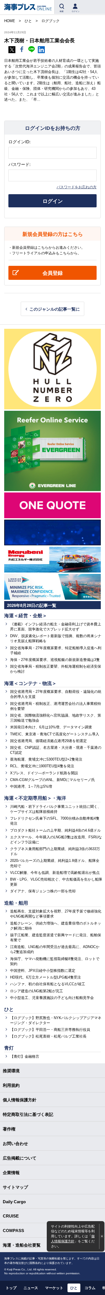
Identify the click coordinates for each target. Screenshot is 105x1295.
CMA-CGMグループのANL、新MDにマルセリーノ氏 (52, 780)
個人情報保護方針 (19, 1099)
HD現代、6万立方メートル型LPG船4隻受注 (45, 977)
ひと (9, 1009)
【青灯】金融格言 (24, 1056)
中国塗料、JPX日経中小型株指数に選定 (42, 970)
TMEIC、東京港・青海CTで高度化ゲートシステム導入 (54, 734)
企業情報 (11, 1172)
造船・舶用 (16, 903)
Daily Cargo (14, 1201)
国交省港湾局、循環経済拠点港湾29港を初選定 (48, 741)
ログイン (53, 201)
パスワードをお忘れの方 (77, 187)
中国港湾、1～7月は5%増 (31, 786)
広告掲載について (19, 1158)
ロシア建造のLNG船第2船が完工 (36, 991)
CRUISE (11, 1216)
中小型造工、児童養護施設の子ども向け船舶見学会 (52, 998)
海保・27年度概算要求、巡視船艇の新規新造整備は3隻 (55, 660)
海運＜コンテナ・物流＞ (30, 683)
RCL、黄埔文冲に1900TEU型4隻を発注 (42, 766)
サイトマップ (15, 1187)
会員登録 (53, 273)
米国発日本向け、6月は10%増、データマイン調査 (51, 727)
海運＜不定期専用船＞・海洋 (35, 798)
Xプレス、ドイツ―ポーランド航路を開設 (44, 773)
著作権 (9, 1129)
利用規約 (11, 1085)
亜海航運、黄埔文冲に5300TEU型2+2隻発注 (46, 759)
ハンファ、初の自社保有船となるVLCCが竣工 (47, 984)
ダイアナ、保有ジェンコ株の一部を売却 (43, 891)
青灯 (9, 1048)
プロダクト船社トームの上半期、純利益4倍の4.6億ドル (55, 830)
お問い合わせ (15, 1143)
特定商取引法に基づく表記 (28, 1114)
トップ (11, 1288)
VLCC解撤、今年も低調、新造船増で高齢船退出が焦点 (55, 873)
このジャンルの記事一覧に (54, 309)
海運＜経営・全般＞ (25, 615)
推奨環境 (11, 1070)
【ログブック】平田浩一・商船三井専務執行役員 (50, 1029)
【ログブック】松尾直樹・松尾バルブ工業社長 (48, 1036)
